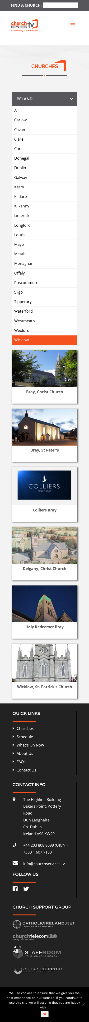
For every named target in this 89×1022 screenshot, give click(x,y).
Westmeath (24, 321)
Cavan (19, 129)
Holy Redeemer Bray (44, 626)
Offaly (19, 273)
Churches (25, 728)
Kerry (19, 187)
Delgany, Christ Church (44, 568)
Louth (19, 234)
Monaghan (23, 263)
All (16, 110)
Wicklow (21, 340)
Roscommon (25, 282)
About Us (25, 753)
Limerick (21, 215)
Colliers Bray (44, 510)
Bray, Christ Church (44, 391)
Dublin (20, 167)
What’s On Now (30, 745)
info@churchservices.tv (44, 863)
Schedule (25, 736)
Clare (18, 139)
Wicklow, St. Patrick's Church (44, 686)
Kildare (20, 196)
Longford (22, 225)
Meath (20, 253)
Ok (44, 1014)
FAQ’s (21, 761)
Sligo (18, 292)
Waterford (23, 311)
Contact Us (26, 770)
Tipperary (23, 301)
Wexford (21, 330)
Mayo (19, 244)
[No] (83, 1004)
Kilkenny (21, 206)
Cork (18, 148)
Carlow (20, 120)
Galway (20, 177)
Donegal (21, 158)
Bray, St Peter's (44, 450)
